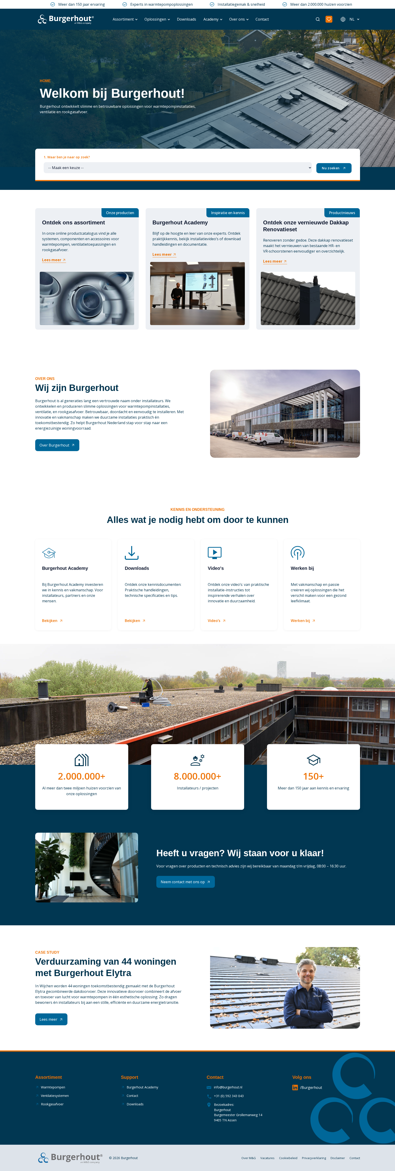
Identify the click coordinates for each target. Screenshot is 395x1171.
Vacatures (267, 1158)
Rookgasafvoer (52, 1104)
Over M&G (248, 1158)
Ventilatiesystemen (55, 1095)
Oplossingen (155, 19)
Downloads (186, 19)
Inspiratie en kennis (228, 212)
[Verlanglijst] (329, 19)
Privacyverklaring (314, 1158)
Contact (262, 19)
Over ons (237, 19)
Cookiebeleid (288, 1158)
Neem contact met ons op (183, 881)
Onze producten (120, 212)
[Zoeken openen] (318, 19)
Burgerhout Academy (142, 1087)
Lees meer (51, 259)
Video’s (214, 620)
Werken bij (300, 620)
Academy (211, 19)
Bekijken (49, 620)
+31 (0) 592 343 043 (229, 1096)
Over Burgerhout (54, 445)
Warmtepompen (53, 1087)
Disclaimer (338, 1158)
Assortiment (123, 19)
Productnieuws (342, 212)
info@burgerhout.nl (228, 1087)
